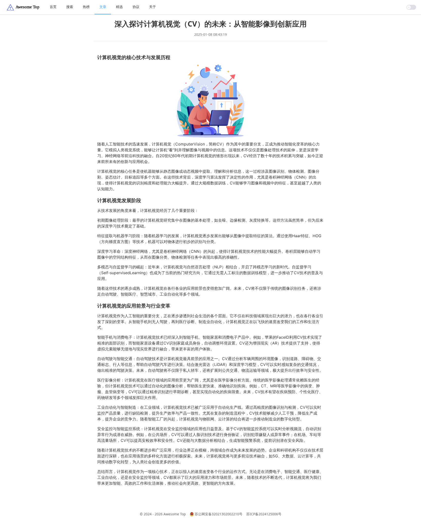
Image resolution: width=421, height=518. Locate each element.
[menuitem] (53, 7)
